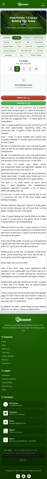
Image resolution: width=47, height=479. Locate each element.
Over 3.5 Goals (39, 38)
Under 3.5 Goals (36, 55)
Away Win (18, 42)
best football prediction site (25, 450)
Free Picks (6, 38)
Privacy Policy (7, 382)
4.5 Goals (40, 51)
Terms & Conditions (9, 379)
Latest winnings (8, 356)
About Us (5, 349)
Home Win (28, 46)
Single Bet (40, 46)
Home (4, 341)
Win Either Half (26, 51)
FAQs (4, 390)
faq (21, 55)
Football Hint (8, 453)
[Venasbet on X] (18, 476)
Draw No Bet (39, 42)
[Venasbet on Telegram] (23, 476)
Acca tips (7, 42)
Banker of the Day (10, 51)
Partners (5, 360)
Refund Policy (7, 386)
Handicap (8, 55)
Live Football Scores (11, 456)
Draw (19, 46)
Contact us (6, 363)
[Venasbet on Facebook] (29, 476)
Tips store (6, 352)
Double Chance (8, 46)
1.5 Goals (17, 38)
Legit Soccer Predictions (25, 453)
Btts (28, 42)
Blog (3, 345)
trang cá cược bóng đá (30, 456)
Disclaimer (6, 375)
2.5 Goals (27, 38)
